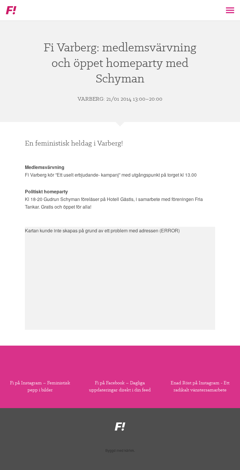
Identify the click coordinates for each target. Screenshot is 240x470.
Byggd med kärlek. (120, 450)
